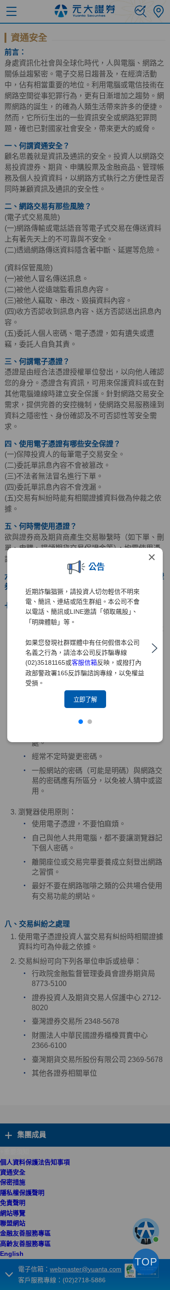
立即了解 (85, 699)
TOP (146, 1262)
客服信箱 (84, 662)
